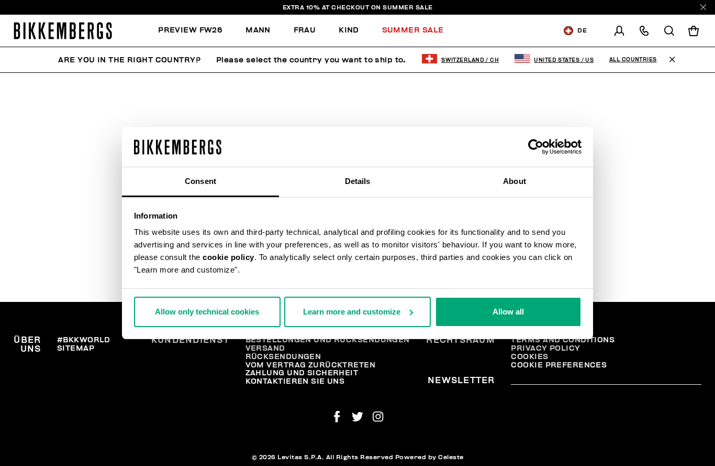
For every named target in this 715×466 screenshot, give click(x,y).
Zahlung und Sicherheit (302, 373)
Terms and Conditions (563, 340)
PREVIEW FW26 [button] (190, 30)
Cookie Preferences (559, 365)
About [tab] (514, 181)
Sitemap (75, 348)
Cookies (529, 357)
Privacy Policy (545, 348)
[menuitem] (196, 31)
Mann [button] (258, 30)
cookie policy (228, 257)
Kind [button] (349, 30)
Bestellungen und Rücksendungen (327, 340)
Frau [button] (305, 30)
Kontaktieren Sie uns (295, 381)
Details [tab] (358, 181)
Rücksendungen (283, 357)
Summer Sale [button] (413, 30)
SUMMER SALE (408, 7)
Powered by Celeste (429, 457)
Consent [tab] (200, 181)
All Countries (633, 59)
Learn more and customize (351, 311)
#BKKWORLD (83, 340)
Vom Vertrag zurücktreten (310, 365)
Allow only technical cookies (207, 311)
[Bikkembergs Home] (63, 30)
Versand (265, 348)
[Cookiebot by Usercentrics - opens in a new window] (536, 147)
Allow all (508, 311)
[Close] (703, 7)
